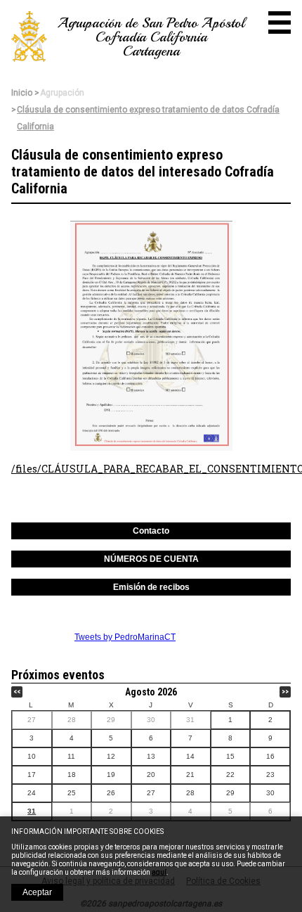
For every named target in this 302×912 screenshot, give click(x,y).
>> (285, 691)
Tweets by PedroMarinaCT (125, 637)
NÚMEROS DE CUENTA (151, 559)
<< (16, 691)
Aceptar (37, 892)
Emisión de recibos (151, 587)
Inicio (21, 93)
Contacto (151, 531)
